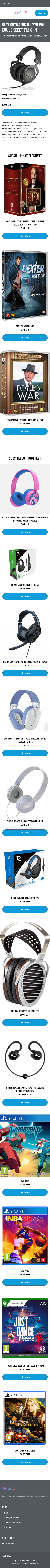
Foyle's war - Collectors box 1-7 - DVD (25, 420)
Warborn (25, 1180)
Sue (7, 1513)
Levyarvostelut (12, 1517)
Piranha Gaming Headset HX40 (25, 584)
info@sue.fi (6, 3)
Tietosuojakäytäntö (19, 1563)
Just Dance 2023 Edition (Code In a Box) (25, 1365)
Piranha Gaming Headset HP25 (25, 898)
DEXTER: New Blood (25, 326)
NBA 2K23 (25, 1270)
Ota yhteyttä (23, 1560)
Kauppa (41, 13)
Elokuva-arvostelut (14, 1522)
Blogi (8, 1527)
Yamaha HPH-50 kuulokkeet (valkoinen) (25, 821)
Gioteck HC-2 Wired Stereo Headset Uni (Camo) (25, 661)
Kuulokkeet (26, 94)
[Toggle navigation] (5, 13)
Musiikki (16, 94)
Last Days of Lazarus (25, 1450)
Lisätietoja (25, 112)
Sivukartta (34, 1563)
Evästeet (34, 1560)
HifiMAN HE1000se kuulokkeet (25, 1011)
